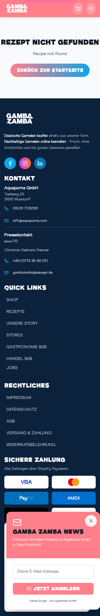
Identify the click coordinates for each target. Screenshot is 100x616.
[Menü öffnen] (91, 8)
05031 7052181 (25, 208)
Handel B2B (19, 359)
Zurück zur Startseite (50, 70)
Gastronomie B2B (26, 347)
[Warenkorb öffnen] (78, 8)
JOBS (12, 368)
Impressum (18, 398)
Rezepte (15, 311)
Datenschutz (21, 409)
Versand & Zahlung (28, 433)
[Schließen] (91, 521)
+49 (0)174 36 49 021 (30, 261)
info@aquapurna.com (30, 221)
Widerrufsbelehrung (30, 445)
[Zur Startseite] (17, 8)
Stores (14, 335)
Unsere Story (22, 323)
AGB (10, 421)
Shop (12, 300)
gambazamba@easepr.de (33, 272)
